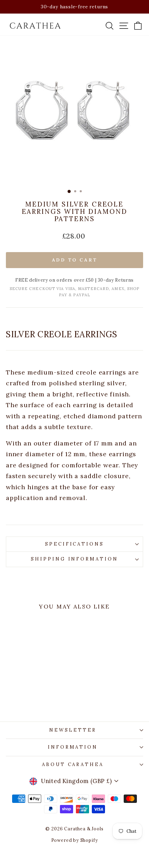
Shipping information (75, 559)
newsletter (72, 730)
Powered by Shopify (74, 840)
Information (73, 747)
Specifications (74, 544)
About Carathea (73, 764)
